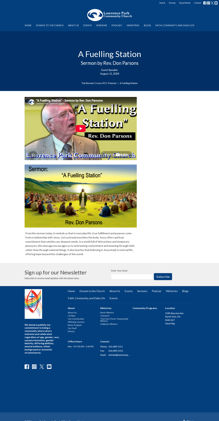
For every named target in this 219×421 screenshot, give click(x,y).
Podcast (116, 25)
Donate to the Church (49, 25)
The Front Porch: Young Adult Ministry (114, 319)
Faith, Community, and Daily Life (174, 25)
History (71, 331)
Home (28, 25)
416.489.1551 (115, 346)
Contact (197, 3)
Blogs (147, 25)
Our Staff (72, 328)
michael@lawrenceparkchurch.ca (119, 355)
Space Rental (184, 3)
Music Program (75, 325)
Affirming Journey (76, 322)
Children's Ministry (109, 324)
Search (162, 3)
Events (87, 25)
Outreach (104, 315)
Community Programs (145, 308)
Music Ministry (107, 312)
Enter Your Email (119, 270)
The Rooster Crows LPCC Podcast (99, 83)
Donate (172, 3)
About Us (73, 25)
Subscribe (163, 276)
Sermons (101, 25)
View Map (170, 323)
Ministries (133, 25)
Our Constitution (76, 318)
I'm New (71, 315)
